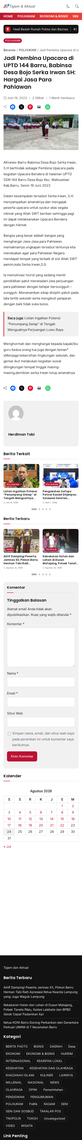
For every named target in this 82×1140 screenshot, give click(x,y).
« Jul (7, 846)
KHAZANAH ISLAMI (20, 1075)
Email (12, 693)
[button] (68, 6)
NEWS (10, 549)
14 (52, 819)
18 (19, 825)
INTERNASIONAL (18, 1061)
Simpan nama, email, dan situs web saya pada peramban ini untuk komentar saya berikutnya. (43, 739)
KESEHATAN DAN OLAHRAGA (51, 1068)
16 (73, 819)
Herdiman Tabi (21, 434)
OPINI (33, 1089)
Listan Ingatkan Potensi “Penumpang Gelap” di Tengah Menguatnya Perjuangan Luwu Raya (35, 324)
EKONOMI (13, 1053)
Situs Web (15, 713)
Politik (33, 1104)
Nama (12, 673)
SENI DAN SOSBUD (20, 1111)
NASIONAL (36, 1082)
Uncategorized (54, 1118)
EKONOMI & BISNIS (54, 16)
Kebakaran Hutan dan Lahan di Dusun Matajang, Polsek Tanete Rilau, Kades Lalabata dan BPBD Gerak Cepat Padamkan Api (60, 564)
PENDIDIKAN (15, 1097)
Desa (71, 1046)
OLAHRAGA (14, 1089)
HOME (8, 16)
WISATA (27, 1125)
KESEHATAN (15, 1068)
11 (20, 819)
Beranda (9, 50)
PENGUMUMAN (41, 1097)
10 (9, 819)
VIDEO (10, 1125)
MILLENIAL (14, 1082)
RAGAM (49, 1104)
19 (30, 825)
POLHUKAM (26, 16)
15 (62, 819)
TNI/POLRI (51, 549)
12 (30, 819)
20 (41, 825)
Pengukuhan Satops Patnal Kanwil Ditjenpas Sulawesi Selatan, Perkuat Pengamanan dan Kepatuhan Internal (60, 498)
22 (62, 825)
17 (9, 825)
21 (51, 825)
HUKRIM (67, 1053)
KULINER (46, 1075)
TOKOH (32, 1118)
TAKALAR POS (50, 1111)
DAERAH (56, 1046)
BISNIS (39, 1046)
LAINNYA (66, 1075)
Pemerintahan (53, 1089)
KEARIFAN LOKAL (50, 1061)
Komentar (15, 624)
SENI (64, 1104)
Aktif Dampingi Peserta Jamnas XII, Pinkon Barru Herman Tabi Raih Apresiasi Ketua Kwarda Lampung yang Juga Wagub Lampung (20, 564)
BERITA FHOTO (17, 1046)
